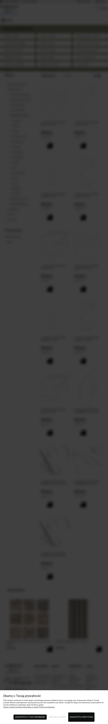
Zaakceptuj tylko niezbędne (30, 717)
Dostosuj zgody (57, 717)
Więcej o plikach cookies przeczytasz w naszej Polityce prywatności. (29, 707)
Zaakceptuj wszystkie (81, 717)
